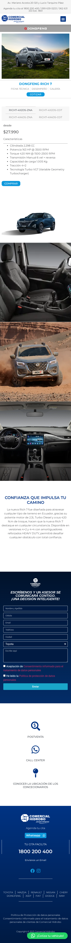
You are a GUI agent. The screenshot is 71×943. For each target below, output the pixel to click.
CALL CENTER (35, 760)
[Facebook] (32, 870)
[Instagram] (38, 870)
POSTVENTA (35, 736)
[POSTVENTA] (35, 726)
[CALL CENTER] (35, 749)
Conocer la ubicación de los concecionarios (35, 785)
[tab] (21, 110)
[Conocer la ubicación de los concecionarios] (35, 773)
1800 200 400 (35, 851)
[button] (63, 19)
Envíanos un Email (35, 860)
